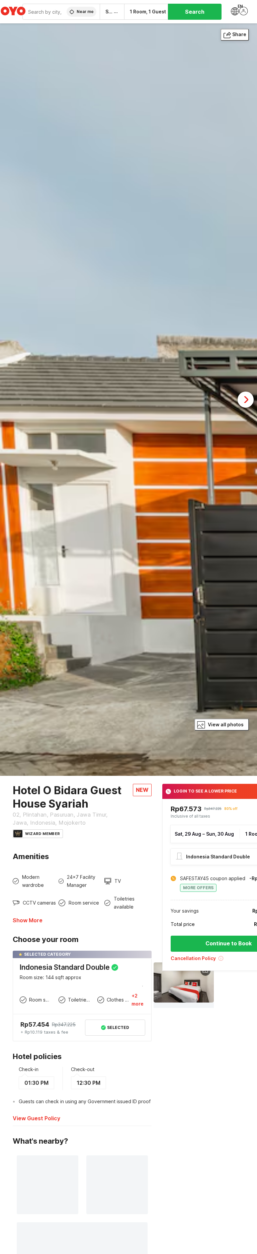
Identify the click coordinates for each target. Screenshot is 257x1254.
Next (246, 400)
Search (194, 11)
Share (239, 34)
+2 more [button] (138, 1000)
